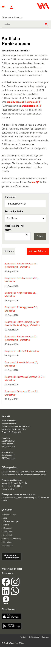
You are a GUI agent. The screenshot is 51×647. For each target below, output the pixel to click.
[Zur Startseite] (37, 6)
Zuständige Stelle (14, 211)
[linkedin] (6, 594)
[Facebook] (6, 585)
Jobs (5, 518)
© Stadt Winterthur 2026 (13, 643)
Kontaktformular (9, 424)
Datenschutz (34, 637)
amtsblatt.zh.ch (29, 106)
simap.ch (32, 102)
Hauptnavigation (3, 7)
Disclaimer (7, 542)
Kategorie (10, 197)
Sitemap (45, 637)
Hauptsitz (6, 438)
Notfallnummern (9, 514)
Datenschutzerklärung (12, 538)
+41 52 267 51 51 (23, 426)
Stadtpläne (7, 532)
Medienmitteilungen (11, 521)
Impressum (8, 545)
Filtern (40, 236)
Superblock (7, 535)
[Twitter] (19, 585)
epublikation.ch (15, 102)
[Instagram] (15, 585)
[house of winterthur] (11, 560)
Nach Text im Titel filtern (14, 228)
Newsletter (7, 528)
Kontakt (23, 637)
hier (34, 182)
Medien (6, 525)
